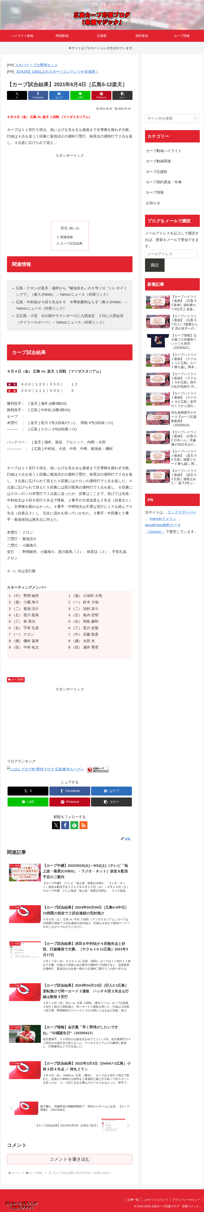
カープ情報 (18, 679)
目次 (64, 228)
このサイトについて (155, 1199)
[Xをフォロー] (56, 825)
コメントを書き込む (69, 1159)
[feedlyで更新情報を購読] (74, 825)
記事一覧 (133, 1199)
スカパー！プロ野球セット (36, 65)
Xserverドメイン (163, 519)
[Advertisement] (69, 187)
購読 (155, 265)
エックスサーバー (182, 512)
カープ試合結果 (71, 243)
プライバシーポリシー (186, 1199)
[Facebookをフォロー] (65, 825)
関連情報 (66, 237)
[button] (122, 95)
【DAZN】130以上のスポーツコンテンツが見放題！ (57, 72)
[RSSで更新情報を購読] (83, 825)
